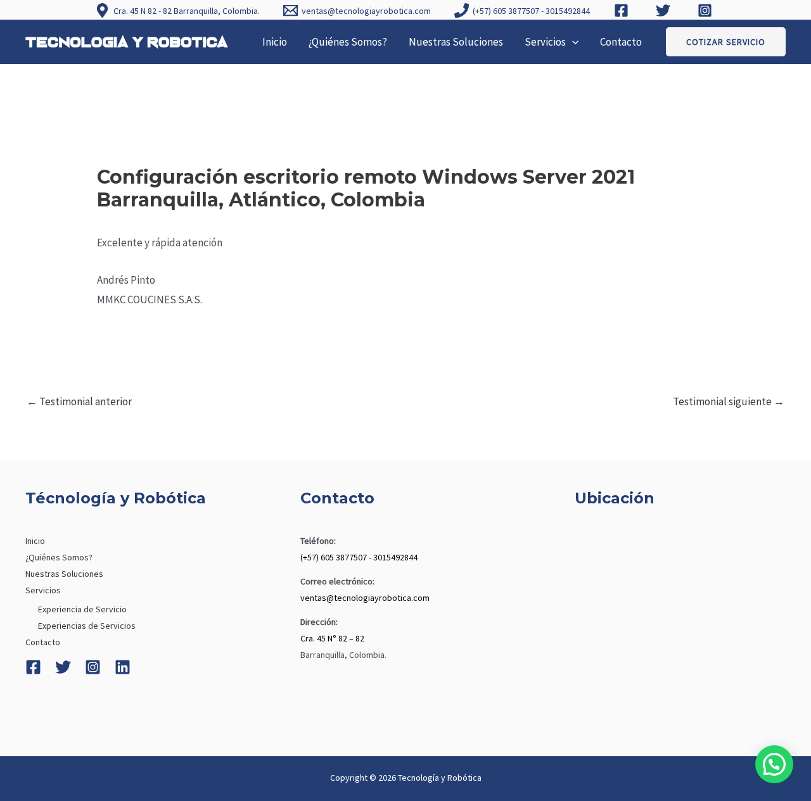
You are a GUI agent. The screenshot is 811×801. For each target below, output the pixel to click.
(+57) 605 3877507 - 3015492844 (359, 557)
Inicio (274, 42)
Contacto (621, 42)
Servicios (545, 42)
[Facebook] (33, 667)
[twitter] (664, 10)
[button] (572, 42)
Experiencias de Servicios (87, 625)
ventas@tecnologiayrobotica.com (365, 597)
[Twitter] (63, 667)
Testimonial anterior (79, 401)
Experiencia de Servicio (82, 609)
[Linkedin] (123, 667)
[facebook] (622, 10)
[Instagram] (93, 667)
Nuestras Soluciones (456, 42)
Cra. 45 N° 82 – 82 (332, 638)
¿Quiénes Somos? (348, 42)
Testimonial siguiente (728, 401)
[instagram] (706, 10)
